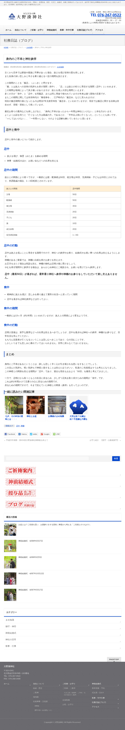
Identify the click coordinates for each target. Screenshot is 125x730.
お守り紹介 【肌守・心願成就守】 (105, 440)
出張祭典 (66, 700)
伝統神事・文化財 (40, 701)
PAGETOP (114, 659)
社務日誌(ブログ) (99, 702)
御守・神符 (10, 626)
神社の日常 (10, 639)
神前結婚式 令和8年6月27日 (30, 541)
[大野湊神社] (27, 17)
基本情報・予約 (98, 688)
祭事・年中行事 (98, 698)
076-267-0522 (109, 15)
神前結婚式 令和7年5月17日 (30, 590)
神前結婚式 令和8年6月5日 (30, 557)
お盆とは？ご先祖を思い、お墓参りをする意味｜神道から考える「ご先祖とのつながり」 (55, 525)
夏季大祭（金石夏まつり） (44, 710)
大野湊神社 (59, 722)
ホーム (6, 684)
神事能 (37, 706)
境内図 (36, 697)
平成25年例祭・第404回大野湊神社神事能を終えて (26, 440)
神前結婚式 (10, 633)
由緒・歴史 (37, 688)
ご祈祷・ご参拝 (68, 688)
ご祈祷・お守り (68, 684)
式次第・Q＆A (98, 692)
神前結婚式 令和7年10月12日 (31, 573)
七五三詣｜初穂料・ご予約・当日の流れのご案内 (74, 694)
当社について (38, 684)
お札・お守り (67, 704)
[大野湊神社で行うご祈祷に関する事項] (62, 470)
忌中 (18, 426)
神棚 (22, 426)
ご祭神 (36, 692)
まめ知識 (60, 67)
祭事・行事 (10, 646)
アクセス (95, 707)
